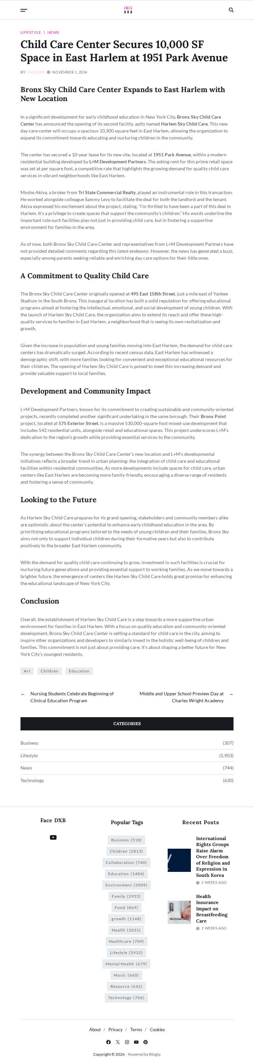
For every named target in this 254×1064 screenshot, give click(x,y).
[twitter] (117, 1042)
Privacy (115, 1029)
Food (126, 907)
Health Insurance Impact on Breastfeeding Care (212, 908)
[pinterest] (145, 1042)
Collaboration (126, 862)
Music (126, 975)
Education (79, 670)
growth (126, 918)
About (95, 1029)
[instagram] (127, 1042)
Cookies (157, 1029)
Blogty (154, 1054)
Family (126, 896)
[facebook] (108, 1042)
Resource (126, 986)
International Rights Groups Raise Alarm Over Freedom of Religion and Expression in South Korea (213, 856)
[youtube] (136, 1042)
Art (27, 670)
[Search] (231, 10)
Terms (136, 1029)
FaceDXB (35, 72)
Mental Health (126, 963)
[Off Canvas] (24, 10)
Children (50, 670)
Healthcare (126, 941)
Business (29, 743)
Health (126, 930)
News (53, 32)
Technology (32, 780)
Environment (127, 884)
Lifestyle (31, 32)
